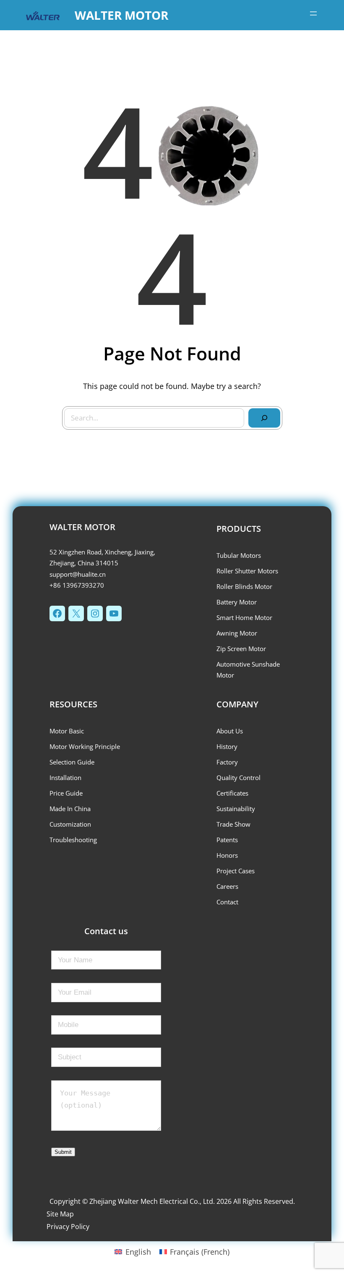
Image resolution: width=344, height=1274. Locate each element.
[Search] (264, 418)
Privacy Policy (68, 1226)
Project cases (235, 871)
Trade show (233, 824)
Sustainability (235, 808)
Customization (70, 824)
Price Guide (66, 793)
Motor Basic (67, 731)
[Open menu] (313, 13)
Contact (227, 902)
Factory (227, 762)
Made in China (70, 808)
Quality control (238, 777)
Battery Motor (236, 602)
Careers (227, 886)
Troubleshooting (73, 839)
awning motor (236, 633)
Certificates (232, 793)
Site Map (60, 1214)
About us (229, 731)
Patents (227, 839)
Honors (227, 855)
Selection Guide (72, 762)
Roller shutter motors (247, 571)
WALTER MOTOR (121, 15)
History (226, 746)
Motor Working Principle (85, 746)
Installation (65, 777)
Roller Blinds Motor (244, 586)
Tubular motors (238, 555)
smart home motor (244, 617)
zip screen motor (241, 648)
